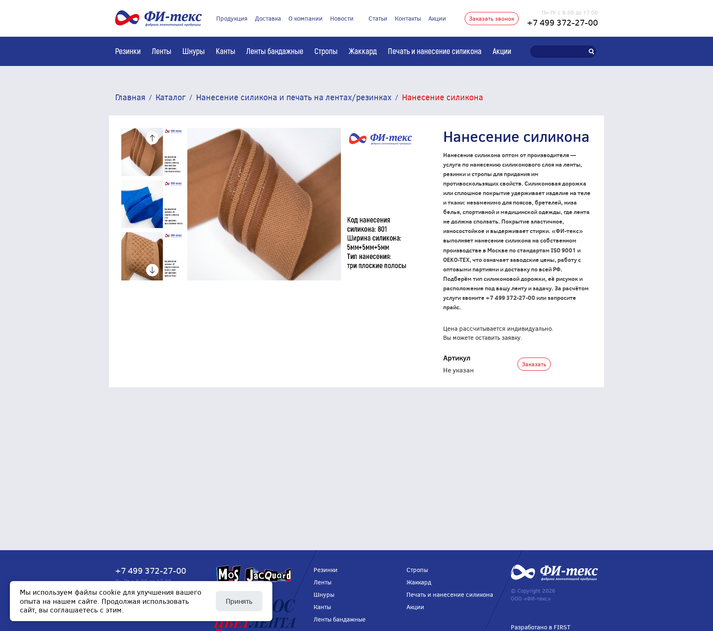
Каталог (171, 96)
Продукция (232, 18)
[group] (152, 152)
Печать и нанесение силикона (435, 51)
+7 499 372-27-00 (562, 22)
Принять (239, 601)
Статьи (377, 18)
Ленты (161, 51)
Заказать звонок (491, 18)
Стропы (326, 51)
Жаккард (363, 51)
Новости (342, 18)
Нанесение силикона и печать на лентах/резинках (294, 96)
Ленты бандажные (274, 51)
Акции (437, 18)
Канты (225, 51)
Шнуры (193, 51)
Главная (130, 96)
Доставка (268, 18)
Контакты (408, 18)
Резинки (128, 51)
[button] (152, 138)
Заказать (534, 364)
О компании (305, 18)
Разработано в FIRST (541, 627)
